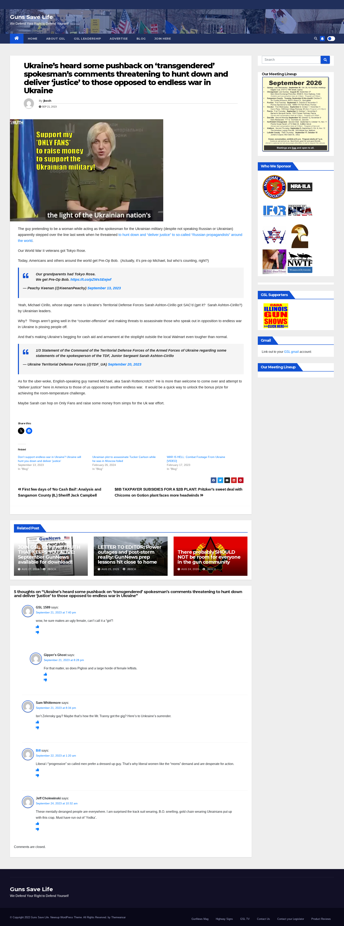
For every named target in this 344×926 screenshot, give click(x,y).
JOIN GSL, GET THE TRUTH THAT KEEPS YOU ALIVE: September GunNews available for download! (49, 554)
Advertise (119, 38)
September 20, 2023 (124, 364)
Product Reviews (321, 918)
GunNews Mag (200, 918)
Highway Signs (224, 918)
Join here (162, 38)
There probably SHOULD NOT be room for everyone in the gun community (209, 557)
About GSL (55, 38)
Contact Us (263, 918)
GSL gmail (291, 351)
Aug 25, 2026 (110, 569)
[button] (315, 38)
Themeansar (118, 917)
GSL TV (245, 918)
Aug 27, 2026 (30, 569)
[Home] (16, 39)
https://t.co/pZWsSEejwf (90, 280)
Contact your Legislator (290, 918)
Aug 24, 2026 (190, 569)
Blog (141, 38)
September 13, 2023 (104, 288)
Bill (38, 750)
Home (32, 38)
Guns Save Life (31, 17)
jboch (47, 101)
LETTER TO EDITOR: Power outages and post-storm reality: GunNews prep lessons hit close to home (129, 554)
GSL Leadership (87, 38)
